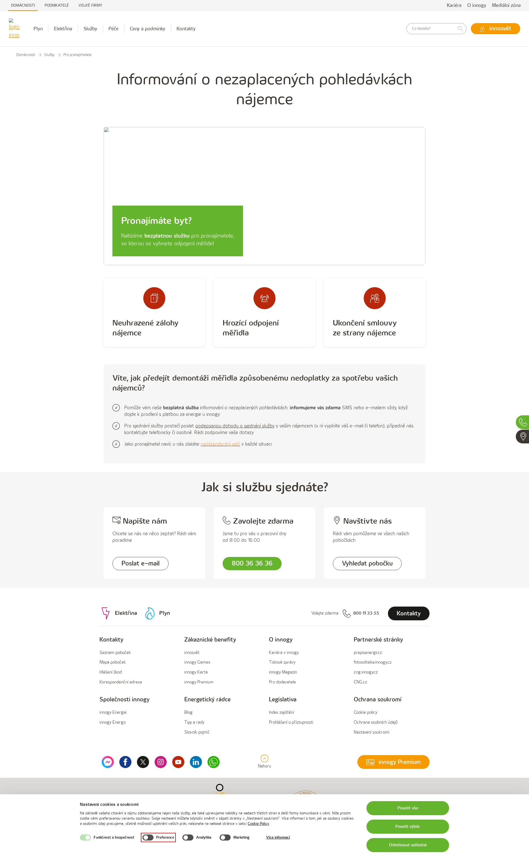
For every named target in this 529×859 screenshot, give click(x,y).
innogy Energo (112, 722)
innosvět (191, 652)
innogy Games (197, 662)
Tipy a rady (194, 722)
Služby (90, 29)
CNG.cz (360, 682)
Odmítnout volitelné (408, 845)
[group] (137, 661)
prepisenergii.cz (368, 652)
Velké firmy (90, 5)
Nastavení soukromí (371, 732)
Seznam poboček (115, 652)
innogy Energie (112, 712)
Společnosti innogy (124, 699)
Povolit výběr (407, 826)
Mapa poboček (112, 662)
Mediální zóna (506, 5)
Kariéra (454, 5)
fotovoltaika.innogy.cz (373, 662)
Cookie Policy (258, 823)
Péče (113, 29)
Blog (188, 712)
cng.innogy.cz (366, 672)
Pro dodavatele (282, 682)
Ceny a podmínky (147, 29)
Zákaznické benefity (210, 639)
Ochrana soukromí (377, 699)
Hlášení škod (110, 672)
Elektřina (63, 29)
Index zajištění (281, 712)
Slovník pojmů (196, 732)
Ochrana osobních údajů (376, 722)
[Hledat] (460, 28)
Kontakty (186, 29)
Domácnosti (23, 5)
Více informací (278, 837)
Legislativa (282, 699)
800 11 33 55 (366, 613)
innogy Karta (196, 672)
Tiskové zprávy (282, 662)
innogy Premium (199, 682)
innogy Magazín (283, 672)
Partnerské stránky (378, 639)
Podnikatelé (57, 5)
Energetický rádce (207, 699)
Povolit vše (408, 808)
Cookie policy (365, 712)
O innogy (476, 5)
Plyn (38, 29)
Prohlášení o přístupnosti (291, 722)
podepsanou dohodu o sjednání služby (234, 426)
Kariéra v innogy (284, 652)
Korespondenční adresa (120, 682)
